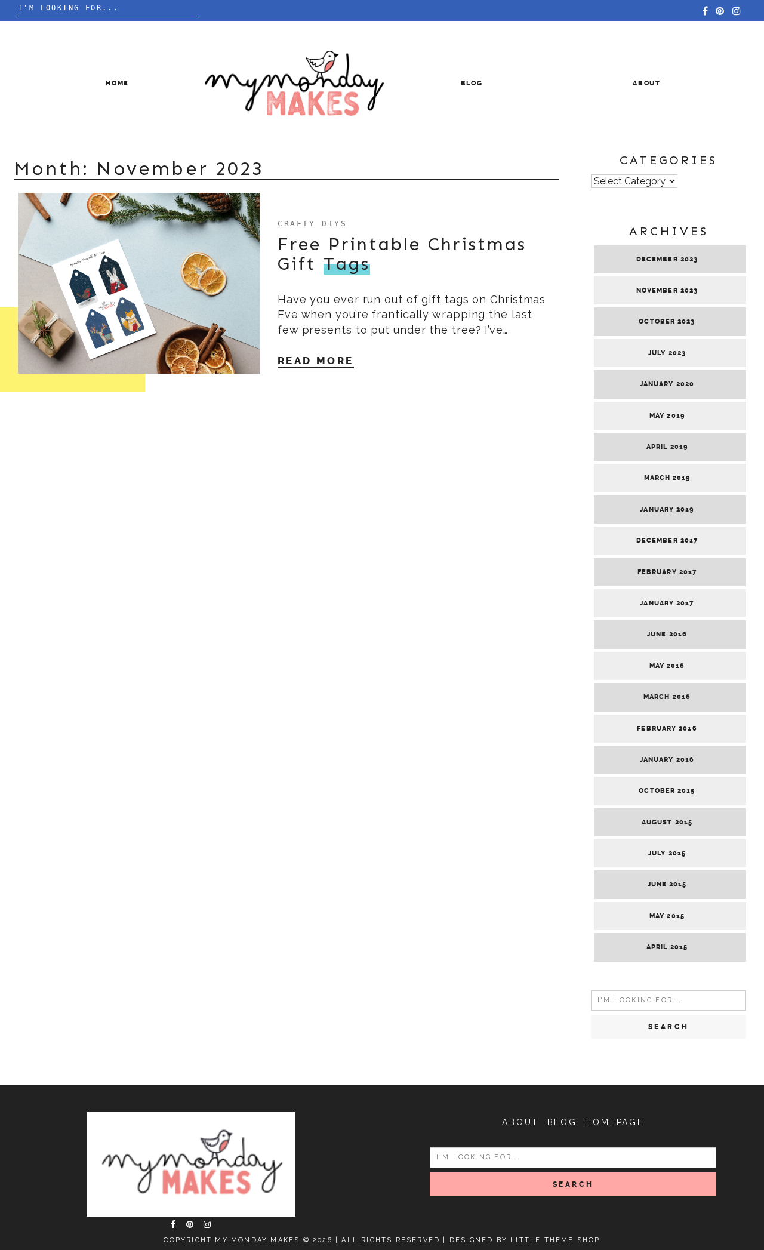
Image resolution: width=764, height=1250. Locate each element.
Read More (316, 361)
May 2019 (667, 416)
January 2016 (667, 759)
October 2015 (667, 791)
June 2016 (667, 634)
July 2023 (667, 353)
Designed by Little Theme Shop (524, 1240)
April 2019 (667, 447)
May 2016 (667, 666)
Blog (472, 83)
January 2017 (667, 603)
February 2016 (667, 728)
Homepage (614, 1122)
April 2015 (667, 947)
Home (117, 83)
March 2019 (667, 478)
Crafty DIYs (312, 223)
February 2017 (667, 572)
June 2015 (667, 884)
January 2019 (667, 509)
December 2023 (667, 259)
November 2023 (667, 290)
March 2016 (667, 697)
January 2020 (667, 384)
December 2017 (667, 540)
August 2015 (667, 822)
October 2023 (667, 321)
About (646, 83)
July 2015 (667, 853)
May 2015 (667, 916)
